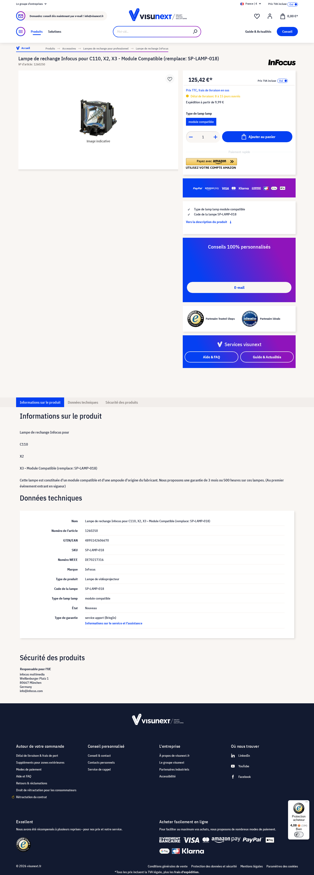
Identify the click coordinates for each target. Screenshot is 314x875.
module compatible (201, 122)
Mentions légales (251, 866)
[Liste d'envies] (257, 16)
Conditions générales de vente (168, 866)
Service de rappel (99, 769)
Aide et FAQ (23, 776)
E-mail (239, 287)
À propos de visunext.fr (174, 755)
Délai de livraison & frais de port (37, 755)
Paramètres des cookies (282, 866)
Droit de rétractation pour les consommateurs (46, 790)
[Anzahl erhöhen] (215, 137)
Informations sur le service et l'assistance (113, 623)
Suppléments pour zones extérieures (40, 762)
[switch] (298, 834)
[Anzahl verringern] (191, 137)
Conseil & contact (99, 755)
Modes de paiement (29, 769)
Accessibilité (167, 776)
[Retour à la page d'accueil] (157, 16)
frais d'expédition (186, 872)
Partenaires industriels (174, 769)
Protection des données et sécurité (214, 866)
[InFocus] (282, 62)
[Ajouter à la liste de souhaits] (169, 78)
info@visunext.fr (94, 16)
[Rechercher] (195, 31)
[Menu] (20, 31)
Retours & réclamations (31, 783)
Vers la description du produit (207, 222)
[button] (211, 163)
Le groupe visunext (171, 762)
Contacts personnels (101, 762)
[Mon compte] (270, 16)
